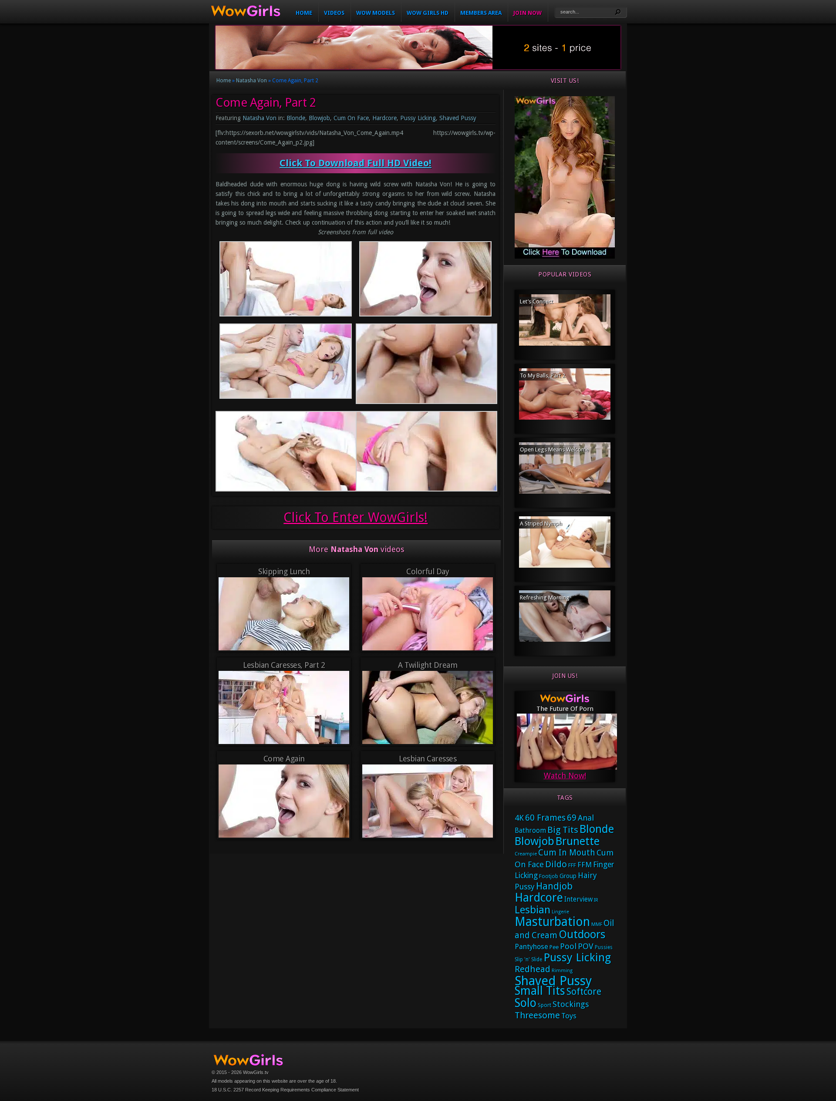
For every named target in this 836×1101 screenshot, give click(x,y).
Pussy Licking (418, 117)
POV (585, 946)
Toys (568, 1015)
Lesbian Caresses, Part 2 (284, 665)
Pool (568, 946)
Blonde (296, 117)
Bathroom (530, 831)
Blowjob (319, 117)
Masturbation (552, 922)
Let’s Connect (536, 301)
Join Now (527, 13)
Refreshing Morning (545, 597)
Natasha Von (251, 80)
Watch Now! (565, 775)
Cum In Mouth (566, 853)
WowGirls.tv (256, 1072)
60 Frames (545, 818)
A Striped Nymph (541, 523)
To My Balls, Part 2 (542, 375)
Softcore (583, 991)
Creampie (526, 854)
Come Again (284, 758)
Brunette (578, 841)
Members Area (481, 13)
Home (304, 13)
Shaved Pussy (457, 117)
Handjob (554, 886)
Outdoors (582, 934)
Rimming (562, 970)
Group (568, 875)
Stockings (571, 1004)
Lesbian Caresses (427, 758)
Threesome (537, 1015)
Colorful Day (427, 571)
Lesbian (532, 910)
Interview (578, 899)
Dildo (556, 864)
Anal (586, 817)
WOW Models (375, 13)
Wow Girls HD (427, 13)
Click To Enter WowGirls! (355, 517)
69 (571, 818)
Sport (544, 1005)
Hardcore (384, 117)
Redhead (532, 969)
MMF (596, 924)
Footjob (548, 876)
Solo (525, 1003)
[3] (565, 257)
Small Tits (540, 990)
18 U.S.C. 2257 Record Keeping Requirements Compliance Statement (285, 1089)
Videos (334, 13)
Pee (554, 947)
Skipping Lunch (284, 571)
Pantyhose (531, 947)
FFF (572, 865)
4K (519, 817)
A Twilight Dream (427, 665)
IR (596, 900)
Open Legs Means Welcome (554, 449)
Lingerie (560, 912)
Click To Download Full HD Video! (355, 163)
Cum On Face (351, 117)
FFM (584, 864)
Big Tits (562, 830)
